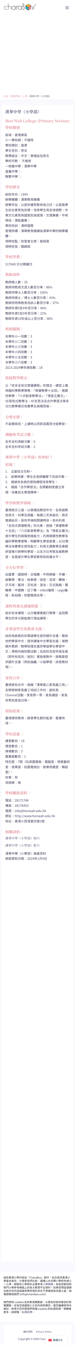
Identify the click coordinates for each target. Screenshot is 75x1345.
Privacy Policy (44, 1331)
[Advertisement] (37, 53)
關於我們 (27, 1331)
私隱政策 (27, 1312)
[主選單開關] (67, 7)
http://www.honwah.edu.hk (35, 815)
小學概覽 (48, 1284)
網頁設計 (28, 1329)
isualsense (45, 1329)
